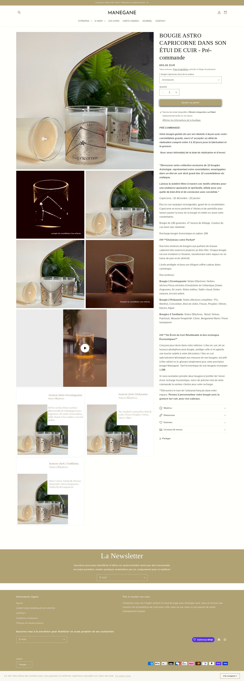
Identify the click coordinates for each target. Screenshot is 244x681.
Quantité (163, 87)
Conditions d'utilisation (27, 618)
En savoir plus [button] (123, 676)
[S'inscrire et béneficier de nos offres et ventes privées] (144, 577)
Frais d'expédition (181, 69)
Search (19, 603)
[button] (19, 12)
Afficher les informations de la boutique (182, 120)
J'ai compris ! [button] (230, 676)
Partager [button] (166, 438)
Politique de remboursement (30, 623)
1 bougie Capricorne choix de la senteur (176, 74)
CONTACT (21, 613)
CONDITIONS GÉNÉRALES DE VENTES (35, 608)
